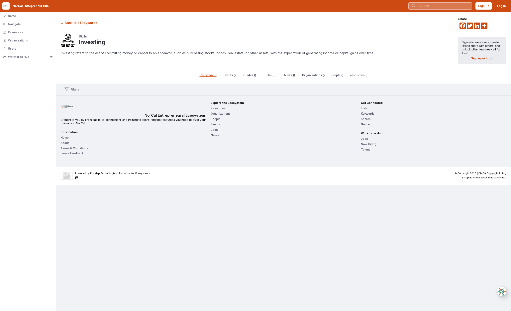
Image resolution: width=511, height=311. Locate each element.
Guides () (249, 75)
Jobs (214, 129)
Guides (366, 124)
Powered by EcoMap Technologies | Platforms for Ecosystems (112, 173)
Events (215, 124)
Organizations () (313, 75)
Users (9, 48)
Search (366, 119)
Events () (230, 75)
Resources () (358, 75)
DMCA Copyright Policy (492, 173)
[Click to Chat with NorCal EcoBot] (501, 291)
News (215, 135)
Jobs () (269, 75)
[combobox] (440, 6)
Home (9, 16)
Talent (365, 149)
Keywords (367, 113)
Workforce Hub (15, 56)
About (65, 143)
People (216, 119)
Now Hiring (368, 144)
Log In (501, 6)
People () (337, 75)
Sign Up (483, 6)
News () (289, 75)
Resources (12, 32)
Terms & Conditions (74, 148)
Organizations (15, 40)
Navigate (11, 24)
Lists (364, 108)
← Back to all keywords (79, 23)
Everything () (208, 75)
